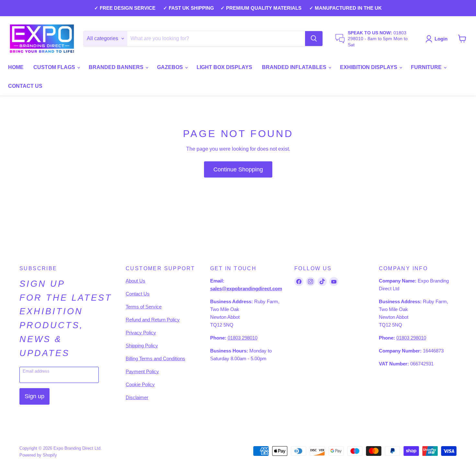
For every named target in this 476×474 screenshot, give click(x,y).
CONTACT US (25, 86)
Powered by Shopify (38, 455)
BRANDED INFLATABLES (295, 67)
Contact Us (138, 293)
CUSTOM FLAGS (54, 67)
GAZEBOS (170, 67)
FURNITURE (427, 67)
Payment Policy (142, 371)
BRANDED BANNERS (117, 67)
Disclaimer (137, 397)
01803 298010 (242, 338)
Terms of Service (144, 306)
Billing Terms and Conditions (155, 358)
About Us (135, 280)
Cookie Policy (140, 384)
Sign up (34, 396)
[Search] (314, 38)
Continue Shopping (238, 169)
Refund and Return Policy (153, 319)
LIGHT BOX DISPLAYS (224, 67)
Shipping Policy (142, 345)
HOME (16, 67)
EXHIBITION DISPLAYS (369, 67)
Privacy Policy (141, 332)
